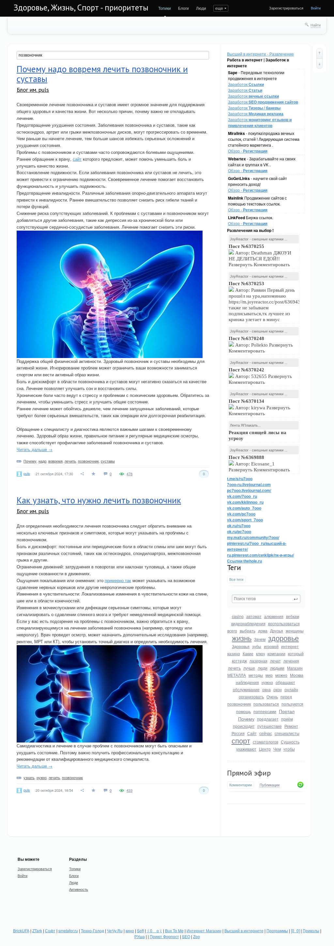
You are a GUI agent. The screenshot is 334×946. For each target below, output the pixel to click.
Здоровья (241, 646)
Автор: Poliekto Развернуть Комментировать (261, 344)
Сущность (290, 741)
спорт (241, 740)
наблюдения (247, 682)
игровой (271, 646)
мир (269, 675)
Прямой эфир (249, 772)
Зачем (260, 639)
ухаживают (246, 749)
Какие (248, 653)
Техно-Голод (92, 930)
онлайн (291, 689)
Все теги (236, 579)
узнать (29, 777)
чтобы (289, 749)
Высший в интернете (244, 930)
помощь (243, 711)
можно (281, 675)
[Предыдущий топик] (319, 53)
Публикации (270, 785)
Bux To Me (174, 930)
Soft (140, 930)
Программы (277, 930)
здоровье (283, 638)
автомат (254, 616)
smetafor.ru (68, 930)
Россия (238, 733)
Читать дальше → (35, 449)
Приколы (311, 930)
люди (262, 668)
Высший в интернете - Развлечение (260, 54)
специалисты (287, 733)
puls (26, 473)
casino (238, 616)
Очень (272, 696)
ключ (260, 653)
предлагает (268, 719)
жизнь (241, 638)
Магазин (295, 668)
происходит (244, 726)
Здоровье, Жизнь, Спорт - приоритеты (81, 7)
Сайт (252, 733)
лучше (249, 668)
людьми (277, 668)
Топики (164, 8)
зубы (256, 646)
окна (266, 689)
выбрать (247, 630)
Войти (316, 7)
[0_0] (295, 930)
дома (262, 630)
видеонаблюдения (248, 623)
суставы (108, 461)
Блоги (183, 8)
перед (286, 696)
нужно (267, 682)
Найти (316, 24)
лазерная (258, 660)
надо (42, 461)
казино (233, 653)
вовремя (55, 461)
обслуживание (246, 689)
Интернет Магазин (204, 930)
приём (287, 719)
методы (256, 675)
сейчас (265, 733)
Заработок (246, 84)
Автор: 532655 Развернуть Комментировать (260, 376)
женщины (295, 630)
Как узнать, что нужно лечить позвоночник (99, 500)
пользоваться (266, 704)
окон (277, 689)
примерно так (118, 580)
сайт (77, 159)
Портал (287, 711)
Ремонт (291, 726)
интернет (290, 646)
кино (130, 930)
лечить (234, 668)
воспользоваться (284, 623)
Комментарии (240, 785)
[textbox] (266, 599)
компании (276, 653)
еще (219, 8)
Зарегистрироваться (286, 7)
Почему (246, 718)
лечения (291, 660)
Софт (50, 930)
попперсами (264, 711)
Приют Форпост (164, 936)
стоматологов (265, 741)
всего (232, 630)
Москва (296, 675)
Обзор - (247, 151)
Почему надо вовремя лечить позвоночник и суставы (102, 73)
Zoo (196, 936)
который (296, 653)
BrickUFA (21, 930)
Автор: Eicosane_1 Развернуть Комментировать (260, 463)
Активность (78, 889)
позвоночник (239, 704)
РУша (139, 936)
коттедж (239, 660)
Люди (201, 8)
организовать (251, 696)
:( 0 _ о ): (154, 930)
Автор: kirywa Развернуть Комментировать (259, 407)
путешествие (269, 726)
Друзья (276, 630)
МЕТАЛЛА (236, 675)
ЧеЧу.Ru (115, 930)
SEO (186, 936)
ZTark (37, 930)
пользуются (292, 704)
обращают (285, 682)
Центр (265, 749)
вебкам (292, 616)
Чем (277, 749)
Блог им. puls (33, 89)
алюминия (273, 616)
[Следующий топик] (319, 63)
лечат (275, 660)
